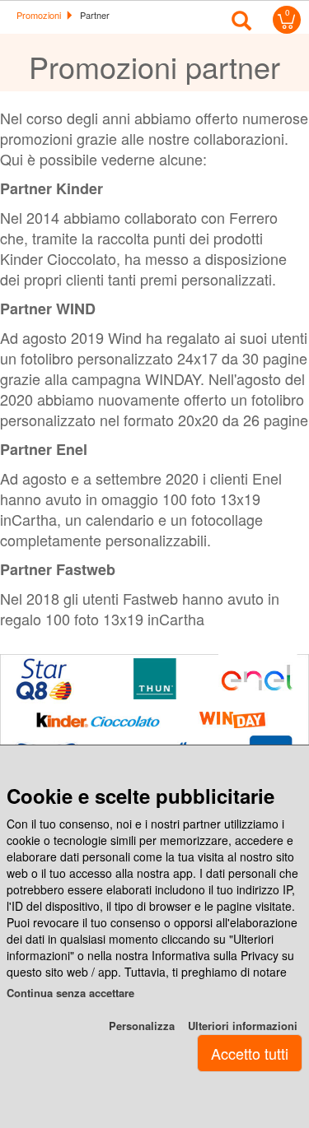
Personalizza (142, 1025)
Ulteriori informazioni (242, 1025)
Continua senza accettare (70, 992)
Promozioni (38, 14)
